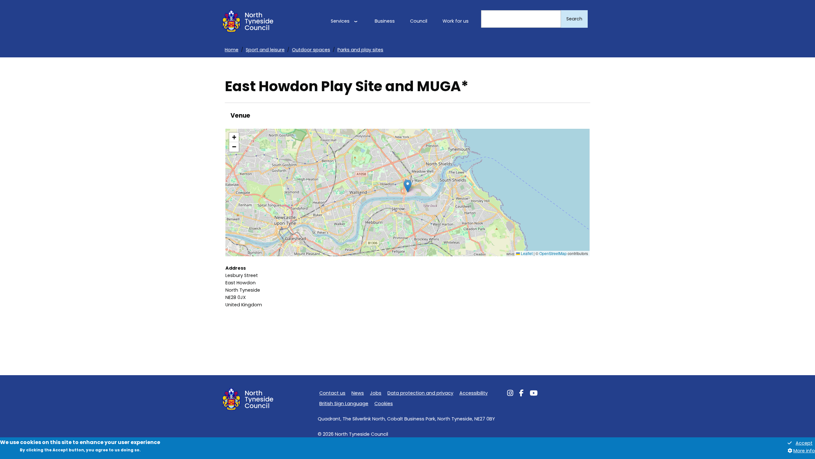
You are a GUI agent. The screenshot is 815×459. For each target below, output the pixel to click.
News (357, 393)
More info (804, 451)
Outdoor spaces (311, 50)
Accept (804, 443)
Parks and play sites (360, 50)
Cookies (383, 403)
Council (418, 21)
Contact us (332, 393)
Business (385, 21)
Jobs (375, 393)
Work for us (456, 21)
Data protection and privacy (420, 393)
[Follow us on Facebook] (521, 394)
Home (231, 50)
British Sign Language (343, 403)
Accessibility (473, 393)
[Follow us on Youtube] (534, 394)
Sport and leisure (265, 50)
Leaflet (526, 253)
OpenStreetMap (553, 253)
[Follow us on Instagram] (510, 394)
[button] (408, 186)
